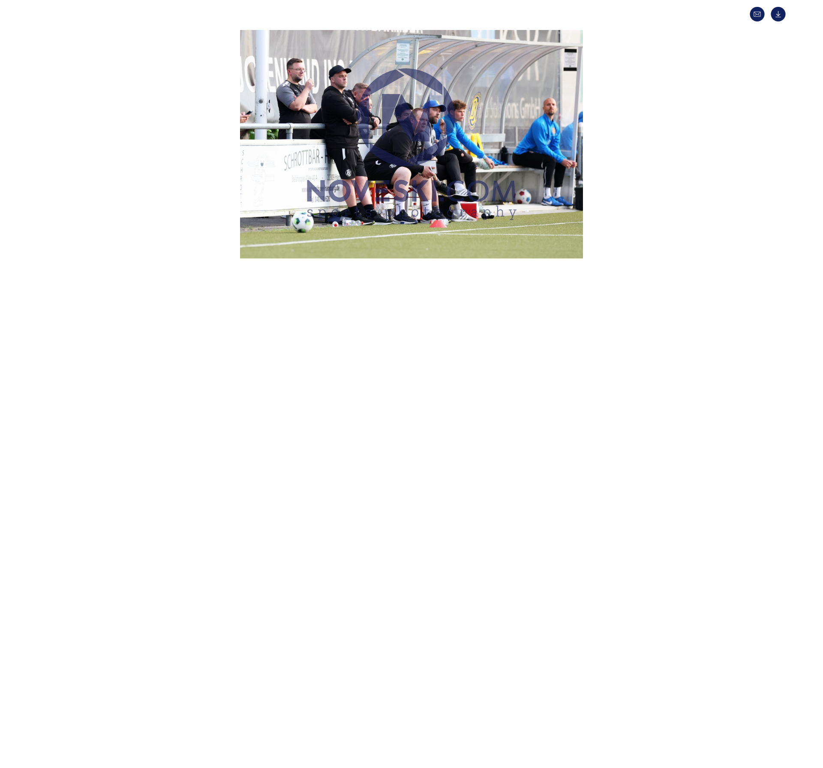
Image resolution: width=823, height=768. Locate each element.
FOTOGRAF (266, 490)
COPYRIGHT (268, 505)
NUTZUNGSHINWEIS (279, 566)
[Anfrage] (759, 19)
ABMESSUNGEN (272, 520)
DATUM (261, 357)
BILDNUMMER (270, 551)
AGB (539, 719)
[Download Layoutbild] (780, 19)
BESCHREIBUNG (273, 372)
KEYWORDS (267, 474)
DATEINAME (267, 535)
